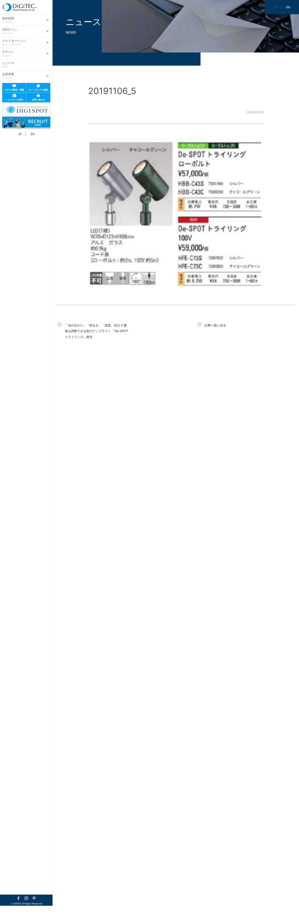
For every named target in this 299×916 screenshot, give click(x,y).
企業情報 (8, 76)
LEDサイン (9, 31)
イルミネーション (14, 42)
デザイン (8, 53)
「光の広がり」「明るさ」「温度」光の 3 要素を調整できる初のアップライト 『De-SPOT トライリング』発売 (96, 331)
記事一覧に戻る (215, 325)
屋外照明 (8, 20)
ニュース (8, 64)
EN (33, 134)
